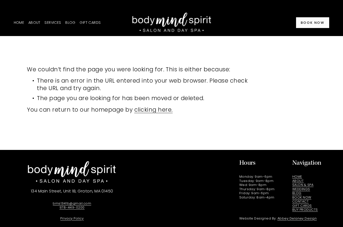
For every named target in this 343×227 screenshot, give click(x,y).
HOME (19, 22)
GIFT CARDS (90, 22)
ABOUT (34, 22)
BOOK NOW (312, 23)
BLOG (70, 22)
